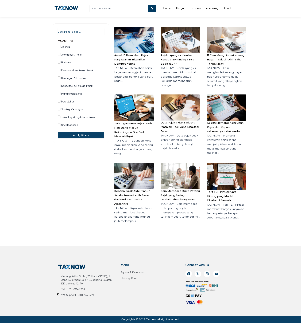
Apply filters (81, 135)
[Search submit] (152, 8)
